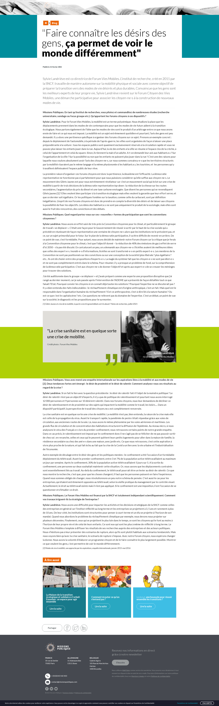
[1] (58, 193)
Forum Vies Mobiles (105, 79)
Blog (54, 23)
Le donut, (154, 598)
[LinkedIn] (84, 628)
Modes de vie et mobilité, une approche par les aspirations (68, 548)
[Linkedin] (51, 687)
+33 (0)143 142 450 (59, 676)
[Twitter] (75, 628)
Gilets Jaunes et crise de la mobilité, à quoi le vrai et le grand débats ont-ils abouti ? (78, 304)
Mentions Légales (138, 676)
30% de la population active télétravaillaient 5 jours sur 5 (118, 462)
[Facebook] (47, 687)
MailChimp (126, 670)
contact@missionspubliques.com (64, 682)
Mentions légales (68, 693)
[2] (44, 383)
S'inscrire (120, 662)
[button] (168, 5)
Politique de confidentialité (83, 693)
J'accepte (207, 703)
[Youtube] (56, 687)
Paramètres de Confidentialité (187, 703)
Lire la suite (55, 608)
